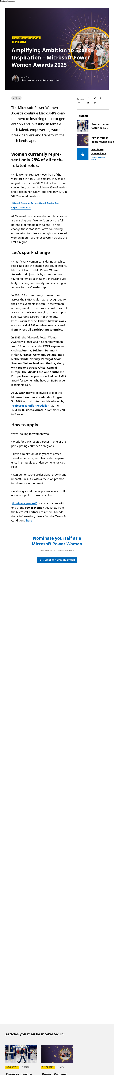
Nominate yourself (24, 503)
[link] (57, 560)
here (29, 520)
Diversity (19, 42)
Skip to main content (7, 1)
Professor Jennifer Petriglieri (30, 405)
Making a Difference (26, 37)
